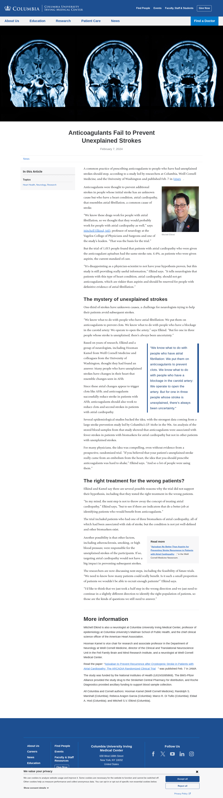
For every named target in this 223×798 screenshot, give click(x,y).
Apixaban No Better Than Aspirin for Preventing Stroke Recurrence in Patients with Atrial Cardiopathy (172, 550)
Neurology (41, 185)
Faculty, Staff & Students (179, 8)
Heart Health (29, 185)
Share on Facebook (186, 159)
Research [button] (63, 21)
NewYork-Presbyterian (133, 728)
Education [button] (37, 21)
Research (51, 185)
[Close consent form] (197, 771)
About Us (33, 745)
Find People (143, 8)
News (26, 159)
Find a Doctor (204, 21)
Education (33, 763)
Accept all (182, 779)
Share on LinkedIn (195, 159)
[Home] (44, 8)
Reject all (182, 786)
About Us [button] (12, 21)
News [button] (115, 21)
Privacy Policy (181, 793)
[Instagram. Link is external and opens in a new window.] (191, 754)
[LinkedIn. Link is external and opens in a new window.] (181, 754)
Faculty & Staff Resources (64, 759)
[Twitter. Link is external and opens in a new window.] (162, 754)
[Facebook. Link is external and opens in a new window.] (153, 754)
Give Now (204, 8)
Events (158, 8)
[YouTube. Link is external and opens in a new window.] (172, 754)
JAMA (178, 179)
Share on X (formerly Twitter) (191, 159)
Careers (32, 751)
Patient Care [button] (91, 21)
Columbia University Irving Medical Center (92, 727)
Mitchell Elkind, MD (97, 230)
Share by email (200, 159)
